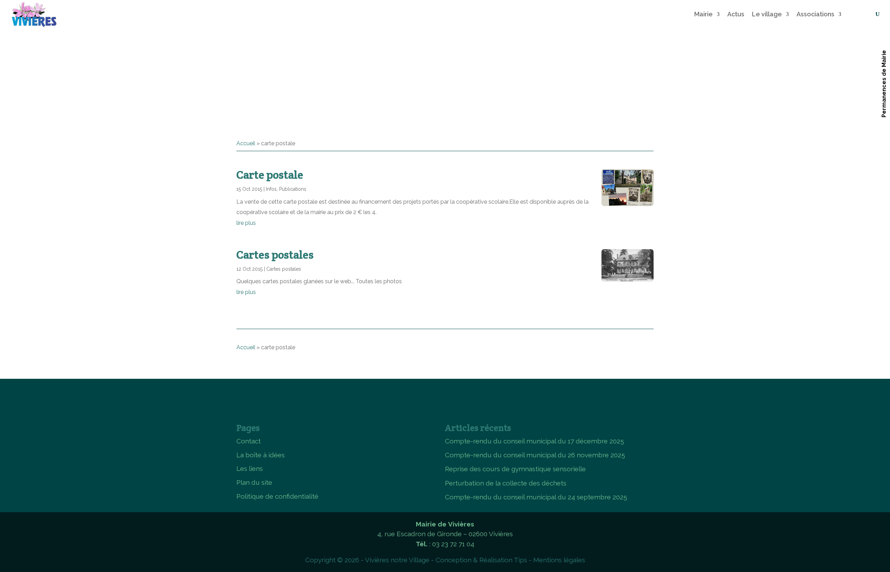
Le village (767, 14)
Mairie (703, 14)
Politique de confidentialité (277, 496)
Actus (735, 14)
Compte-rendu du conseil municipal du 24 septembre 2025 (536, 497)
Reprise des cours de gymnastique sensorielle (515, 469)
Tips (520, 560)
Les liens (249, 468)
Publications (292, 189)
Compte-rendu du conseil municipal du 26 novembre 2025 (535, 455)
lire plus (246, 223)
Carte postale (269, 174)
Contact (248, 441)
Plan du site (254, 482)
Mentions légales (559, 560)
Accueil (245, 143)
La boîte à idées (260, 455)
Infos (271, 189)
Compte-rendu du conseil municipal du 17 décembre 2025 (534, 441)
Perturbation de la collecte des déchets (505, 483)
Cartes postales (275, 254)
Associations (815, 14)
